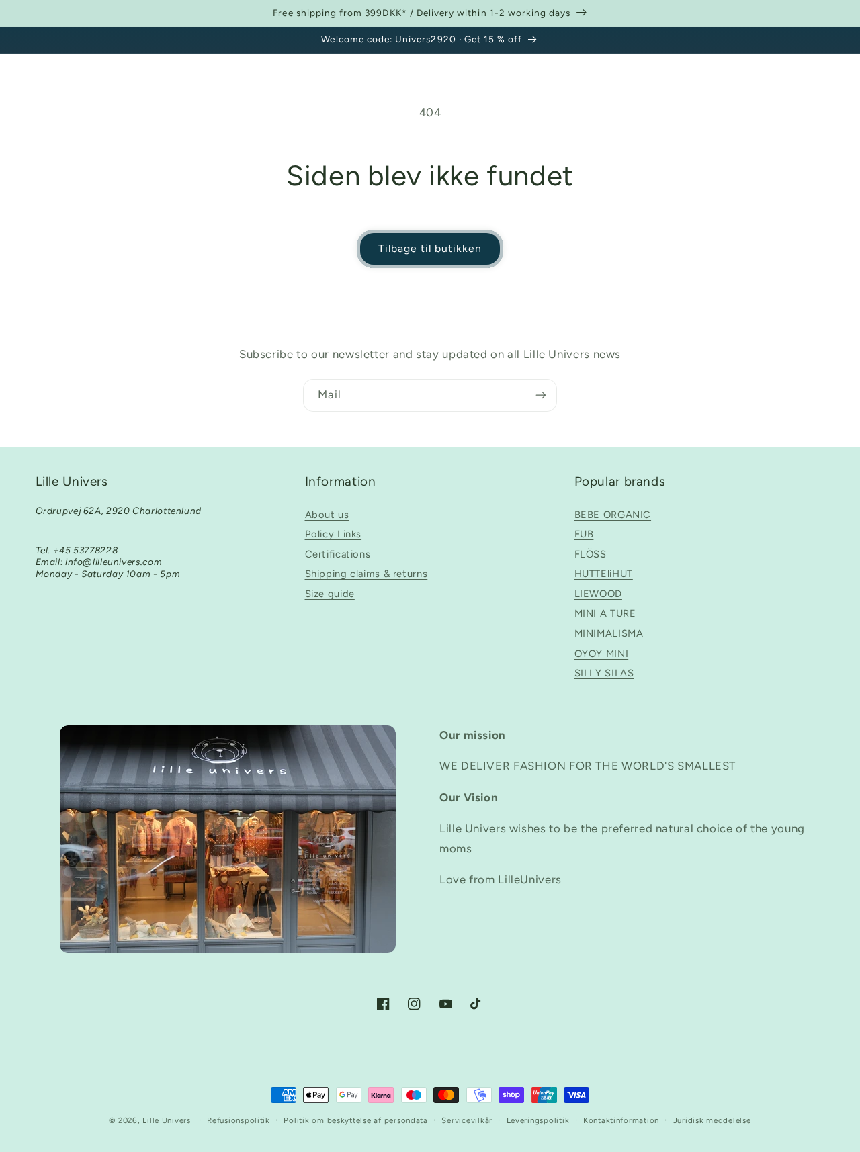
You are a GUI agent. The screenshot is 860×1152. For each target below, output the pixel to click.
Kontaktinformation (621, 1120)
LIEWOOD (598, 594)
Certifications (338, 554)
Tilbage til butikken (430, 248)
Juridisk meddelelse (712, 1120)
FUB (584, 534)
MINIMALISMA (609, 633)
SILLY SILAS (604, 673)
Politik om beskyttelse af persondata (355, 1120)
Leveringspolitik (538, 1120)
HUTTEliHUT (603, 574)
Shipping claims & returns (366, 574)
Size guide (330, 594)
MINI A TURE (605, 613)
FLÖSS (590, 554)
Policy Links (333, 534)
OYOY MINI (601, 654)
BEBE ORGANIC (613, 514)
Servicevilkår (466, 1120)
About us (327, 514)
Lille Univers (166, 1120)
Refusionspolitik (238, 1120)
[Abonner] (540, 395)
